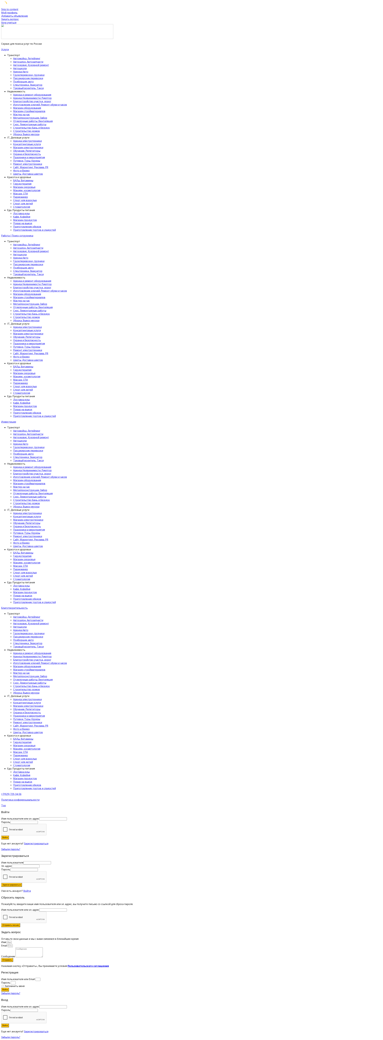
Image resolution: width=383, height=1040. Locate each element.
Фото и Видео (21, 170)
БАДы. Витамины (23, 180)
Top (3, 805)
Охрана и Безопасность (27, 154)
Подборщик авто (23, 81)
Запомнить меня (14, 986)
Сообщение (8, 956)
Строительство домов (26, 131)
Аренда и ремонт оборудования (32, 94)
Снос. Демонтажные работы (29, 124)
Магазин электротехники (28, 147)
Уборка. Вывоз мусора (26, 134)
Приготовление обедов (27, 226)
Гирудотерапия (22, 183)
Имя (4, 942)
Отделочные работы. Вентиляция (33, 121)
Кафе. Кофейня (21, 216)
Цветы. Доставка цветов (28, 174)
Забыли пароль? (10, 849)
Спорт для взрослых (25, 200)
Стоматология (21, 206)
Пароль (5, 982)
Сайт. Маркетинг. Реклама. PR (30, 167)
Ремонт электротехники (27, 164)
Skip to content (9, 9)
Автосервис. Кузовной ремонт (31, 65)
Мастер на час (21, 114)
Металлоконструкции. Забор (30, 117)
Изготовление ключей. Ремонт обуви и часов (40, 104)
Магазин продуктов (25, 220)
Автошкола (20, 68)
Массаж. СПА (20, 193)
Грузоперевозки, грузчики (28, 75)
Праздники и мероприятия (29, 157)
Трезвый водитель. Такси (28, 88)
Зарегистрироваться (36, 843)
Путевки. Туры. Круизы (26, 160)
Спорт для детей (23, 203)
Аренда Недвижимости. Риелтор (32, 98)
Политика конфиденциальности (20, 799)
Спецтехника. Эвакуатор (27, 84)
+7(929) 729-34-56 (11, 794)
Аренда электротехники (27, 141)
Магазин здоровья (24, 187)
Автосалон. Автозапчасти (28, 61)
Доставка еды (21, 213)
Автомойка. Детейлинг (26, 58)
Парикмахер (20, 197)
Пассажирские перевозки (28, 78)
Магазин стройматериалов (29, 111)
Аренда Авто (20, 71)
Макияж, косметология (26, 190)
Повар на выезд (22, 223)
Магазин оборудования (27, 108)
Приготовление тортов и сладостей (34, 230)
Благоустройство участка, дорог (32, 101)
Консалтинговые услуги (27, 144)
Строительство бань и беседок (31, 127)
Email (4, 945)
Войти (27, 891)
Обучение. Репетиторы (26, 150)
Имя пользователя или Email (18, 979)
